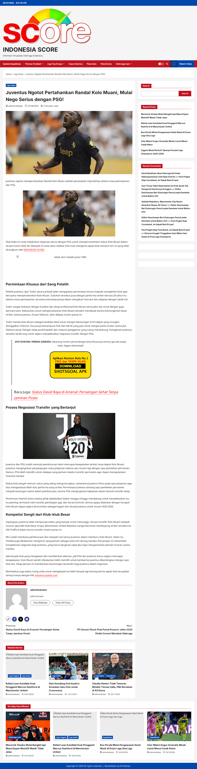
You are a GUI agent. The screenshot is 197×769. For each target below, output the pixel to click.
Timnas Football (33, 64)
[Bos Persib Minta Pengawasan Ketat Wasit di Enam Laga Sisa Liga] (122, 726)
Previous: (32, 629)
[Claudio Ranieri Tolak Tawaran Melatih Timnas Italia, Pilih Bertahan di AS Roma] (112, 666)
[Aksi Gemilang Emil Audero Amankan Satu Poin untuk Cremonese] (69, 666)
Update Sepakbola (12, 64)
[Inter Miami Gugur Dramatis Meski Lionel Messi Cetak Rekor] (169, 726)
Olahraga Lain (123, 64)
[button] (8, 619)
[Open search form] (167, 64)
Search (146, 85)
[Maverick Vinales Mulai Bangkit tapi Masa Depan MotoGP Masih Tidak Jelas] (28, 726)
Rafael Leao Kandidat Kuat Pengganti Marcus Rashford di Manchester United (23, 687)
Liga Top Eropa (54, 64)
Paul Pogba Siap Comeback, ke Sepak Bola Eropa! (165, 230)
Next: (104, 629)
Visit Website (40, 602)
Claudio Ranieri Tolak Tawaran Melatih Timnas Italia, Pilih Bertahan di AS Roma (112, 687)
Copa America (75, 64)
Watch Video (185, 64)
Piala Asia (91, 64)
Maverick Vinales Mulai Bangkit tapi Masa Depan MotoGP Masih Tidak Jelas (26, 748)
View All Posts (63, 602)
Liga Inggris (14, 676)
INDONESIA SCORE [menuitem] (34, 249)
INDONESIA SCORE (30, 49)
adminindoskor (15, 105)
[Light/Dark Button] (161, 63)
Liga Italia (11, 85)
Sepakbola (111, 676)
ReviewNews (111, 766)
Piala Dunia (106, 64)
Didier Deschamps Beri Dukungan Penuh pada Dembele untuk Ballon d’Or (165, 192)
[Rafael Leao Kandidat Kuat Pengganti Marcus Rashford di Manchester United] (26, 666)
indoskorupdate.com (46, 575)
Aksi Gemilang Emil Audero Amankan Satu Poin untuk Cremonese (64, 687)
